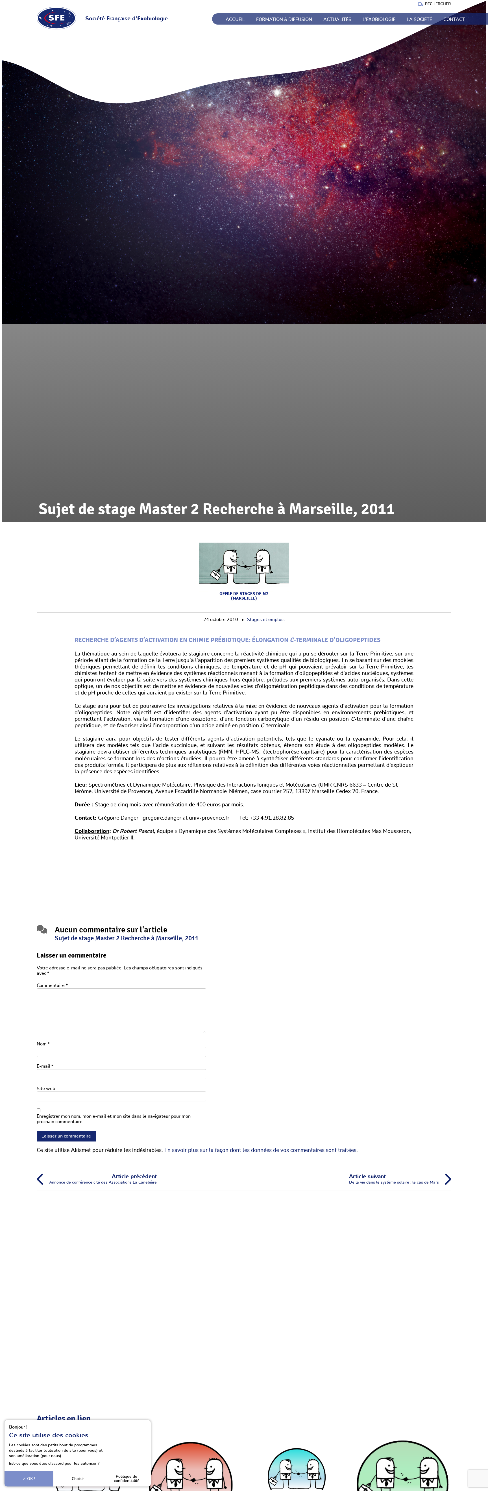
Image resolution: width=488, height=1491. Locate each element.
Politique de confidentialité (127, 1478)
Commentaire (52, 985)
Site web (46, 1088)
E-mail (45, 1066)
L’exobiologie (379, 19)
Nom (43, 1044)
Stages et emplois (266, 619)
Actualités (337, 19)
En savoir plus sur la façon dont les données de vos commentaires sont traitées (260, 1150)
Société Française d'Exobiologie (126, 19)
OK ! (30, 1478)
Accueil (235, 19)
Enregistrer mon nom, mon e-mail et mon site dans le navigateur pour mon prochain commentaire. (114, 1119)
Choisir (78, 1479)
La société (419, 19)
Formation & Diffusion (284, 19)
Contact (454, 19)
